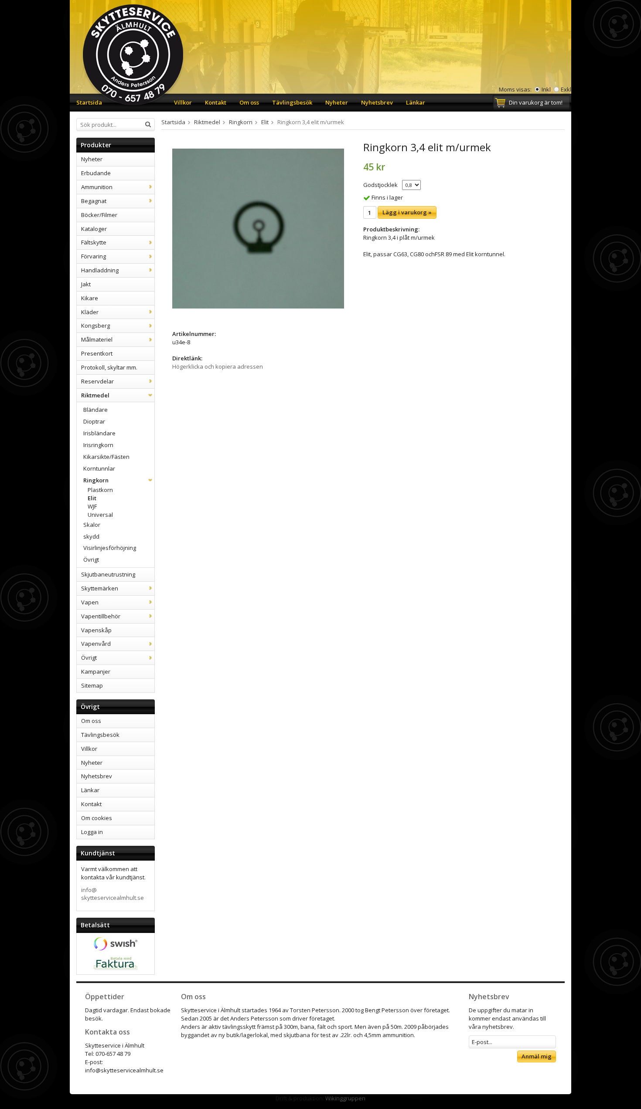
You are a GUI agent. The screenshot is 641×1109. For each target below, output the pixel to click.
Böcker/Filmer (99, 215)
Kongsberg (95, 325)
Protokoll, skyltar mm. (109, 367)
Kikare (89, 298)
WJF (92, 506)
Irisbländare (99, 433)
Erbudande (96, 173)
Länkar (415, 102)
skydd (91, 536)
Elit (92, 498)
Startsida (89, 102)
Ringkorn (96, 480)
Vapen (90, 602)
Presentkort (97, 353)
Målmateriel (97, 339)
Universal (100, 515)
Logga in (92, 832)
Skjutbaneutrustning (108, 574)
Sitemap (92, 685)
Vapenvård (96, 644)
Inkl (546, 89)
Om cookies (96, 818)
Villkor (183, 102)
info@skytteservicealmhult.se (112, 894)
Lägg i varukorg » (407, 212)
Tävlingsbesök (292, 102)
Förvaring (93, 256)
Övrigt (91, 559)
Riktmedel (95, 395)
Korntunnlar (99, 468)
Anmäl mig (537, 1056)
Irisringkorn (98, 445)
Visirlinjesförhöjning (109, 548)
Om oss (249, 102)
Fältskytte (93, 242)
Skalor (91, 525)
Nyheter (336, 102)
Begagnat (93, 201)
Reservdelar (97, 381)
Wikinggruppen (345, 1098)
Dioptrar (94, 421)
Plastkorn (100, 490)
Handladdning (100, 270)
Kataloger (94, 229)
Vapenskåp (96, 630)
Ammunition (97, 187)
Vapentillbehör (100, 616)
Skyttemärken (99, 588)
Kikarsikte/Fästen (106, 457)
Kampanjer (95, 671)
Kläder (90, 312)
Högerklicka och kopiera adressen (217, 366)
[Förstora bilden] (258, 228)
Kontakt (215, 102)
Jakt (86, 284)
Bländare (95, 410)
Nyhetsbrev (377, 102)
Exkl (566, 89)
